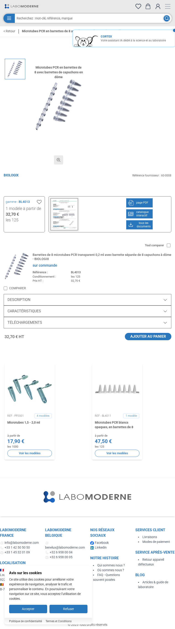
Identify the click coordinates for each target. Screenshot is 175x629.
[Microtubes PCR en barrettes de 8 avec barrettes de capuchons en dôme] (15, 69)
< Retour (9, 31)
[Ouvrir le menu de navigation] (167, 6)
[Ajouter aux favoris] (39, 202)
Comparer (17, 288)
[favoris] (138, 6)
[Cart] (148, 6)
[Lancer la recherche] (167, 18)
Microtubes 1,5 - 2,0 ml (23, 422)
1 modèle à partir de (23, 208)
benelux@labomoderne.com (65, 547)
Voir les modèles (30, 453)
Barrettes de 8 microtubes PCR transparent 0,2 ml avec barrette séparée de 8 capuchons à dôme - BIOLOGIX (102, 257)
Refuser (68, 609)
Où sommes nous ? (110, 570)
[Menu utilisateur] (158, 6)
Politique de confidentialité (25, 621)
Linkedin (101, 547)
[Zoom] (58, 160)
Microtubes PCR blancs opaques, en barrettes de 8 (114, 425)
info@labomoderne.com (22, 542)
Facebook (102, 542)
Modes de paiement (156, 542)
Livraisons (149, 537)
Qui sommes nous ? (111, 565)
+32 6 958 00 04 (61, 552)
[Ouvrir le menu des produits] (9, 18)
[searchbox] (89, 18)
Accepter (28, 609)
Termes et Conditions (59, 621)
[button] (58, 105)
